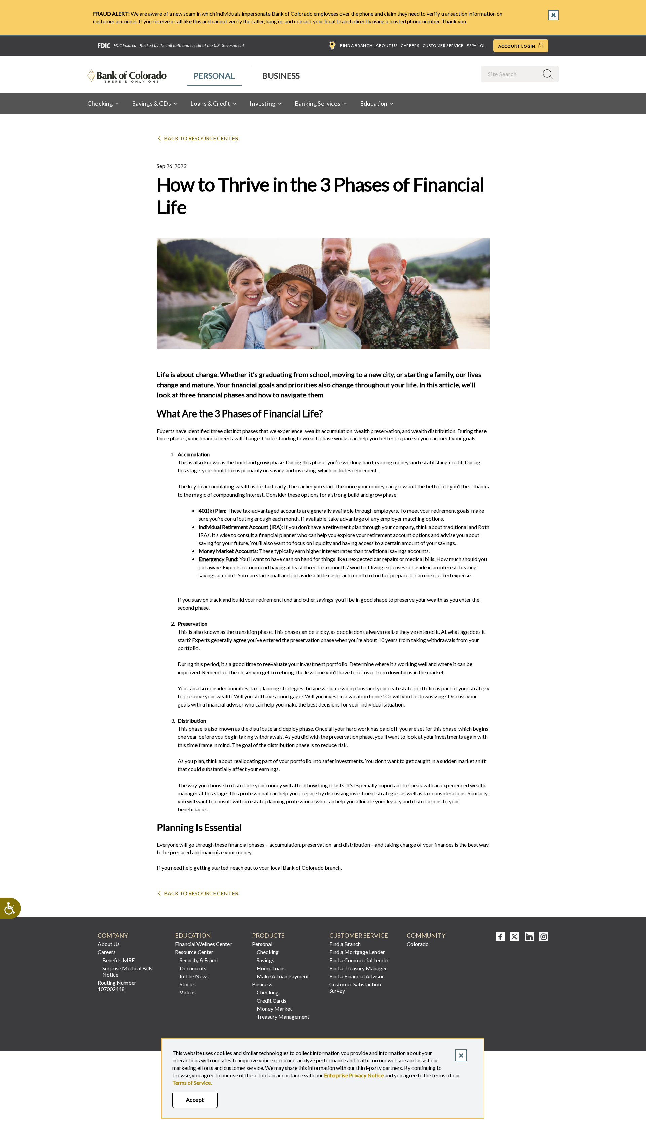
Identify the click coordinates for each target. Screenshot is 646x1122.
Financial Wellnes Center (203, 944)
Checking (268, 952)
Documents (193, 968)
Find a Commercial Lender (359, 960)
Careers (410, 45)
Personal (214, 75)
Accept (195, 1099)
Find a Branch (356, 45)
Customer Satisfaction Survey (355, 987)
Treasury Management (283, 1016)
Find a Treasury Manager (358, 968)
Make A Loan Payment (283, 976)
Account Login (517, 46)
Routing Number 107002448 (117, 985)
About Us (386, 45)
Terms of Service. (192, 1082)
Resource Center (194, 952)
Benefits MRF (118, 960)
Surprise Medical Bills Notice (127, 971)
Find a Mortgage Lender (357, 952)
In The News (194, 976)
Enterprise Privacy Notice (354, 1075)
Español (476, 45)
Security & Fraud (199, 960)
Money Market (274, 1008)
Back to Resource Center (201, 138)
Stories (188, 984)
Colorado (418, 944)
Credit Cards (271, 1000)
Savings (265, 960)
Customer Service (443, 45)
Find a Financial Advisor (356, 976)
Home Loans (271, 968)
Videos (188, 992)
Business (281, 75)
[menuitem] (214, 76)
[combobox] (510, 74)
